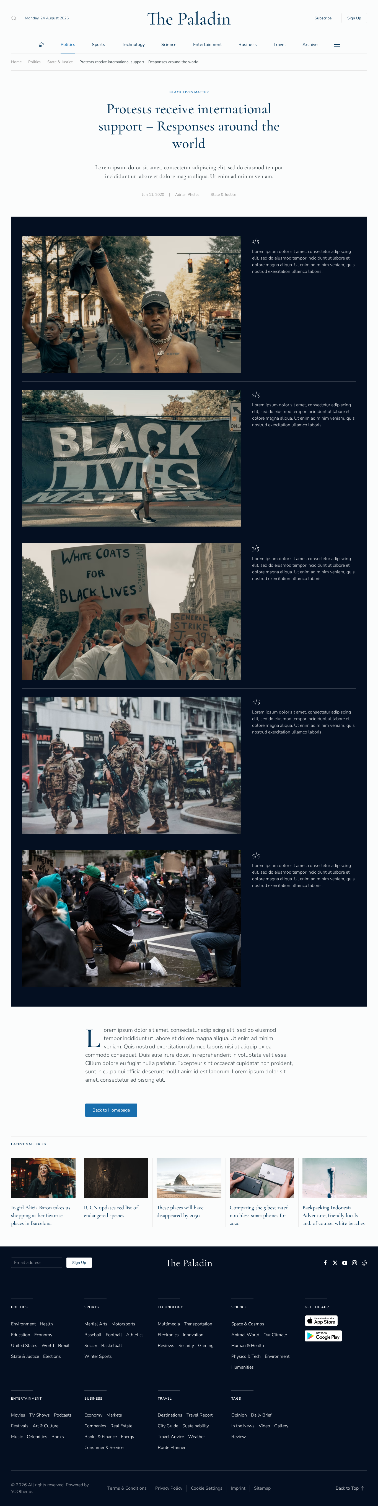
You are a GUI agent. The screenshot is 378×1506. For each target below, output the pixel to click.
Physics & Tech (246, 1356)
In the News (243, 1426)
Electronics (168, 1335)
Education (20, 1335)
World (48, 1346)
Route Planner (171, 1448)
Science (239, 1307)
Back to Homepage (111, 1110)
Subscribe (323, 18)
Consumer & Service (103, 1448)
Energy (127, 1437)
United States (24, 1346)
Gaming (206, 1346)
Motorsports (123, 1324)
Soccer (90, 1346)
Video (264, 1426)
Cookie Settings (206, 1488)
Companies (95, 1426)
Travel (165, 1398)
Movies (18, 1415)
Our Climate (275, 1335)
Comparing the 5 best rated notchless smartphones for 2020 (259, 1215)
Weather (196, 1437)
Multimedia (169, 1324)
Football (114, 1335)
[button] (14, 18)
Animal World (245, 1335)
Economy (43, 1335)
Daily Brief (261, 1415)
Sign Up (354, 18)
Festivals (20, 1426)
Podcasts (63, 1415)
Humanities (242, 1367)
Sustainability (195, 1426)
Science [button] (169, 45)
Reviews (166, 1346)
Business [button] (248, 45)
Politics (19, 1307)
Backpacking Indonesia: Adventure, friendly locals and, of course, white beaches (333, 1215)
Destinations (170, 1415)
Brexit (63, 1346)
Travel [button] (279, 45)
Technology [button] (133, 45)
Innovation (193, 1335)
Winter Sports (98, 1356)
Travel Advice (171, 1437)
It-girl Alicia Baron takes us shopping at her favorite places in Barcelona (40, 1215)
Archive (310, 45)
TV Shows (39, 1415)
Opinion (239, 1415)
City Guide (168, 1426)
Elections (52, 1356)
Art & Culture (45, 1426)
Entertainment (26, 1398)
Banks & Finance (100, 1437)
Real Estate (121, 1426)
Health (46, 1324)
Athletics (135, 1335)
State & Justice (223, 194)
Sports (91, 1307)
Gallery (281, 1426)
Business (93, 1398)
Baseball (93, 1335)
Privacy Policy (168, 1488)
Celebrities (37, 1437)
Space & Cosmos (247, 1324)
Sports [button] (98, 45)
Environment (277, 1356)
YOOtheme (21, 1492)
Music (17, 1437)
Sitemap (262, 1488)
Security (186, 1346)
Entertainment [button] (207, 45)
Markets (114, 1415)
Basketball (111, 1346)
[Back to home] (189, 18)
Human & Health (247, 1346)
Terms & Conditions (127, 1488)
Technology (170, 1307)
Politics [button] (68, 45)
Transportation (198, 1324)
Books (57, 1437)
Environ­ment (23, 1324)
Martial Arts (95, 1324)
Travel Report (200, 1415)
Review (238, 1437)
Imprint (238, 1488)
